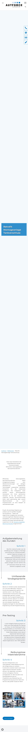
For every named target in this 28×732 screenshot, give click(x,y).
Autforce (3, 450)
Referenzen (10, 450)
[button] (2, 729)
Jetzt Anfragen (8, 718)
